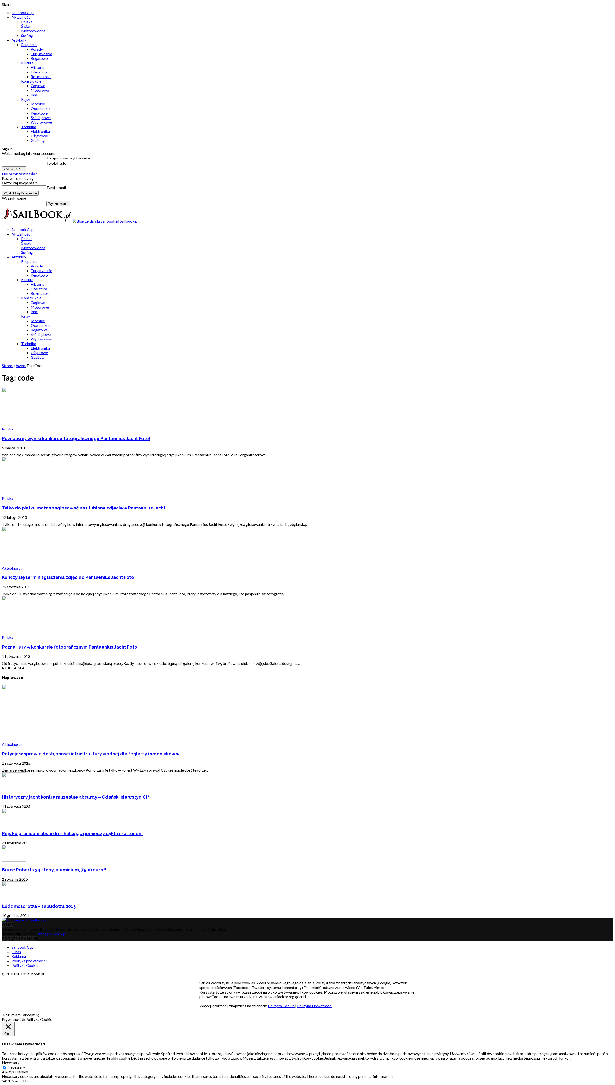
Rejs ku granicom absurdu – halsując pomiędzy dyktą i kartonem (72, 833)
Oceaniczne (40, 108)
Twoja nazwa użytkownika (68, 158)
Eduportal (29, 44)
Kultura (27, 63)
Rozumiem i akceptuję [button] (21, 1014)
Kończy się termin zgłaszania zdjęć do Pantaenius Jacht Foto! (68, 577)
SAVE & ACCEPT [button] (16, 1081)
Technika (28, 126)
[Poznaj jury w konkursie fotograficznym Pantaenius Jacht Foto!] (41, 632)
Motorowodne (33, 31)
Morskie (38, 104)
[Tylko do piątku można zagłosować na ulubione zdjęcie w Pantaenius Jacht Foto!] (41, 493)
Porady (37, 49)
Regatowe (39, 113)
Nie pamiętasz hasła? (19, 173)
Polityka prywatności (29, 960)
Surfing (27, 35)
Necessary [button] (10, 1062)
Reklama (19, 956)
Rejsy (25, 99)
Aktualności (21, 17)
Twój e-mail (56, 187)
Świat (26, 26)
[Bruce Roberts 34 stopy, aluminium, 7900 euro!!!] (14, 860)
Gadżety (38, 140)
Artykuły (19, 40)
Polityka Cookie (25, 965)
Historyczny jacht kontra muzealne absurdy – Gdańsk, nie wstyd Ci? (75, 797)
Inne (34, 94)
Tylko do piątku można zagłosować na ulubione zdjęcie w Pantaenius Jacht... (85, 507)
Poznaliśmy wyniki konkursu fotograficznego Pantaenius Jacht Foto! (76, 438)
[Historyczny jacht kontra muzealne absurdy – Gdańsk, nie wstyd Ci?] (14, 787)
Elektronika (40, 131)
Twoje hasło (56, 163)
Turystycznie (41, 53)
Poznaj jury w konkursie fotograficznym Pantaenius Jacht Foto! (70, 646)
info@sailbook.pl (52, 934)
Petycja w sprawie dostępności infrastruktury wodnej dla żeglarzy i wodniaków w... (92, 753)
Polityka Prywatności (314, 1005)
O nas (16, 951)
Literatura (39, 72)
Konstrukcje (31, 81)
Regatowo (39, 58)
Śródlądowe (41, 117)
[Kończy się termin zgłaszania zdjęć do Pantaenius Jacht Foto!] (41, 563)
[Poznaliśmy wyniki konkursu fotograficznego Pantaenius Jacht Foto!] (41, 424)
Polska (26, 21)
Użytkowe (39, 135)
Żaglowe (38, 85)
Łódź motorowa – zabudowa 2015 (39, 906)
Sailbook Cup (23, 12)
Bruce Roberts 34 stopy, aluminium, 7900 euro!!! (55, 869)
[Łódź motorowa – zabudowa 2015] (14, 896)
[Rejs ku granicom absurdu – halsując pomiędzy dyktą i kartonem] (14, 824)
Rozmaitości (41, 76)
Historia (37, 67)
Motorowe (40, 90)
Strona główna (14, 365)
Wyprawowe (41, 122)
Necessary (16, 1067)
